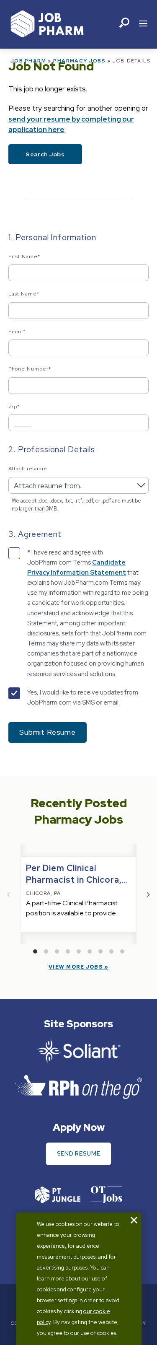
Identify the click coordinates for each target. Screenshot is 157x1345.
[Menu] (143, 24)
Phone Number (29, 368)
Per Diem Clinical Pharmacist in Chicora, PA (74, 880)
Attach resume (27, 468)
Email (17, 331)
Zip (14, 406)
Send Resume (78, 1153)
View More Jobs (76, 967)
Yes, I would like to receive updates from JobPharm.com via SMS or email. (82, 697)
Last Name (23, 293)
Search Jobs (45, 154)
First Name (24, 256)
